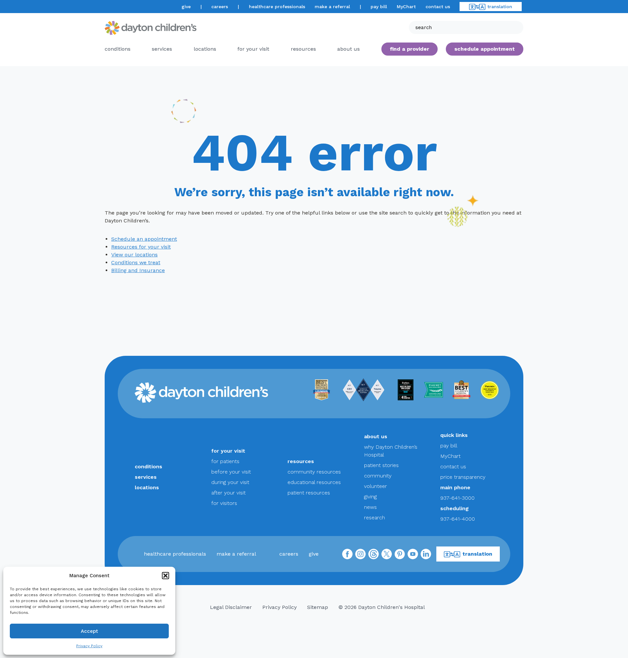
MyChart (406, 6)
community (378, 476)
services (162, 49)
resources (303, 49)
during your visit (230, 482)
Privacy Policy (89, 646)
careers (219, 6)
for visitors (224, 503)
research (374, 517)
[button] (165, 575)
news (370, 507)
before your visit (231, 472)
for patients (225, 461)
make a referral (332, 6)
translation (499, 6)
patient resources (309, 493)
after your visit (228, 493)
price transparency (462, 477)
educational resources (314, 482)
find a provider (409, 49)
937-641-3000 (457, 498)
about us (375, 436)
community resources (314, 472)
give (186, 6)
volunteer (375, 486)
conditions (118, 49)
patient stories (381, 465)
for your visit (253, 49)
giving (370, 497)
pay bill (379, 6)
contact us (438, 6)
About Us (348, 49)
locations (205, 49)
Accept (89, 631)
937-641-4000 (457, 519)
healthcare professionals (277, 6)
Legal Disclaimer (231, 607)
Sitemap (317, 607)
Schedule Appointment (484, 49)
